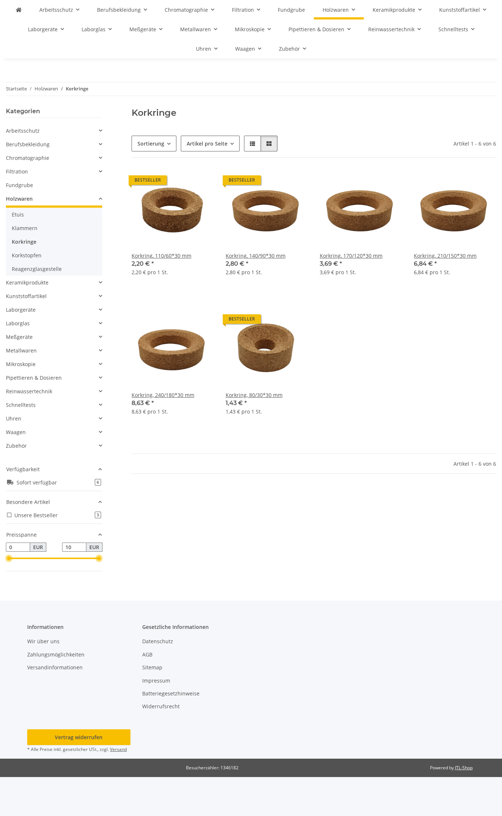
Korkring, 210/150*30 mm (445, 255)
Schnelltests (21, 404)
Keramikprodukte (27, 282)
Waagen (16, 432)
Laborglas (18, 323)
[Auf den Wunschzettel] (201, 182)
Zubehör (16, 445)
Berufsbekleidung (28, 144)
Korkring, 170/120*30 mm (351, 255)
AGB (147, 654)
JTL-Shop (464, 768)
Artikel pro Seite (207, 143)
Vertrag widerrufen (79, 737)
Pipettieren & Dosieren (34, 377)
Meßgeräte (19, 336)
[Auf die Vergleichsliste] (182, 182)
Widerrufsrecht (161, 706)
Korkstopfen (27, 255)
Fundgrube (19, 185)
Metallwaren (21, 350)
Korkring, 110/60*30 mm (161, 255)
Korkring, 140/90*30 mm (256, 255)
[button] (252, 143)
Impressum (156, 680)
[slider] (9, 558)
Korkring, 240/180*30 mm (163, 394)
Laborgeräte (21, 309)
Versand (118, 749)
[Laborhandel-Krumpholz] (19, 9)
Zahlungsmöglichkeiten (56, 654)
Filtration (17, 171)
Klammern (24, 228)
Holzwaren (19, 198)
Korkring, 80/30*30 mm (254, 394)
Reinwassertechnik (29, 391)
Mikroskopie (21, 364)
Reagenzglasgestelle (37, 268)
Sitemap (152, 667)
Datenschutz (157, 641)
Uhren (13, 418)
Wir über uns (43, 641)
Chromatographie (27, 157)
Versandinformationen (55, 667)
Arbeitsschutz (23, 130)
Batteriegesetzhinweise (171, 693)
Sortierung (150, 143)
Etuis (18, 214)
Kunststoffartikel (26, 296)
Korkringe (24, 241)
